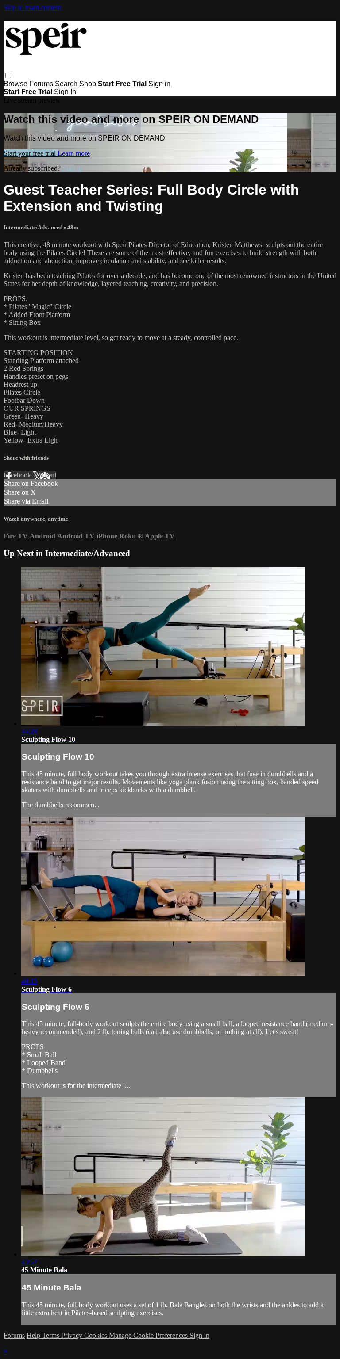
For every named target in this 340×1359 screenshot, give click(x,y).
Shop (87, 84)
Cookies (96, 1335)
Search (67, 84)
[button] (8, 75)
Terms (51, 1335)
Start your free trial (31, 153)
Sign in (159, 84)
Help (34, 1335)
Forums (42, 84)
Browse (16, 84)
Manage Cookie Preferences (149, 1335)
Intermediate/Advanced (34, 227)
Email (48, 475)
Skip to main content (32, 7)
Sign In (65, 91)
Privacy (72, 1335)
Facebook (18, 475)
